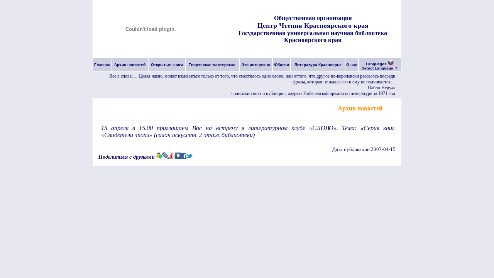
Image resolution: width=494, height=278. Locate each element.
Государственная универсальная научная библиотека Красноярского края (313, 36)
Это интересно (256, 65)
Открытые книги (167, 65)
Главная (102, 65)
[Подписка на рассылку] (390, 108)
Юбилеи (281, 65)
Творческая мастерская (212, 65)
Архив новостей (129, 65)
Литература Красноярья (318, 65)
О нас (351, 65)
